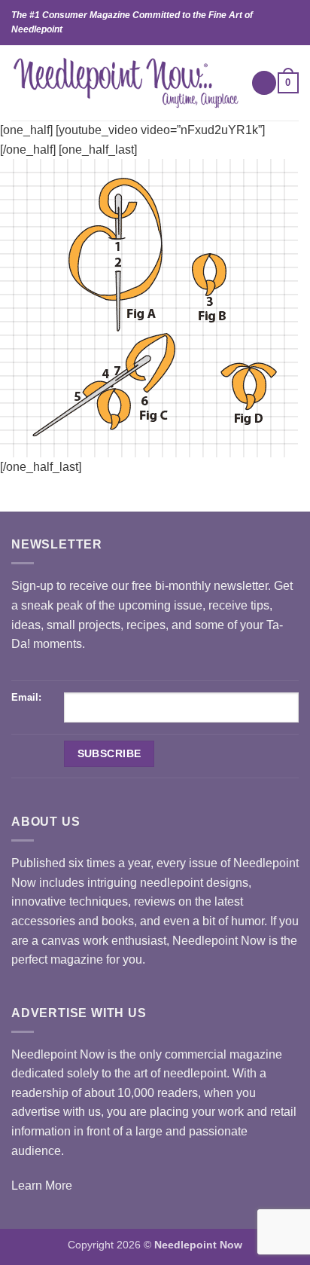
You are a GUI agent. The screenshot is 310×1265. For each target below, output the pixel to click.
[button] (264, 83)
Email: (26, 697)
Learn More (41, 1185)
